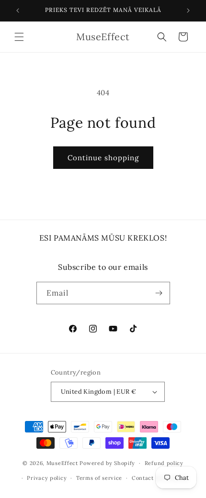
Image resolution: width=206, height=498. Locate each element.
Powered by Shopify (107, 463)
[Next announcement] (188, 10)
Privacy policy (47, 478)
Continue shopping (103, 157)
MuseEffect (62, 463)
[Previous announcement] (17, 10)
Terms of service (99, 478)
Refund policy (164, 463)
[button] (19, 36)
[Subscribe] (159, 293)
